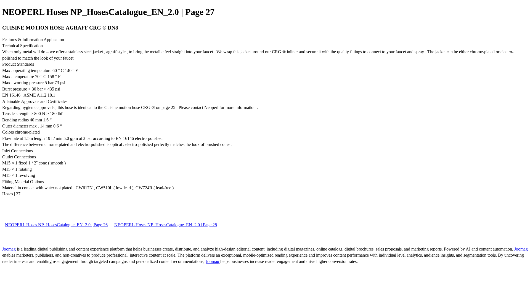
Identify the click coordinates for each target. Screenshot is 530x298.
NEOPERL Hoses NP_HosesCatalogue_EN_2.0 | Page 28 (165, 224)
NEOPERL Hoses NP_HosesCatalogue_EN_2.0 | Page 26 (56, 224)
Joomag (9, 249)
